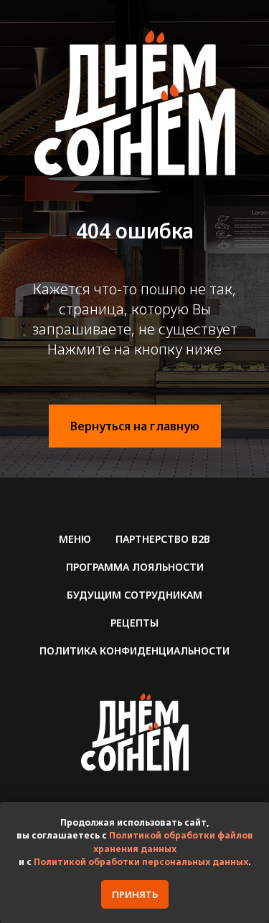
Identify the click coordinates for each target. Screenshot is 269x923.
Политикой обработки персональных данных (141, 862)
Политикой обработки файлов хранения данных (173, 842)
